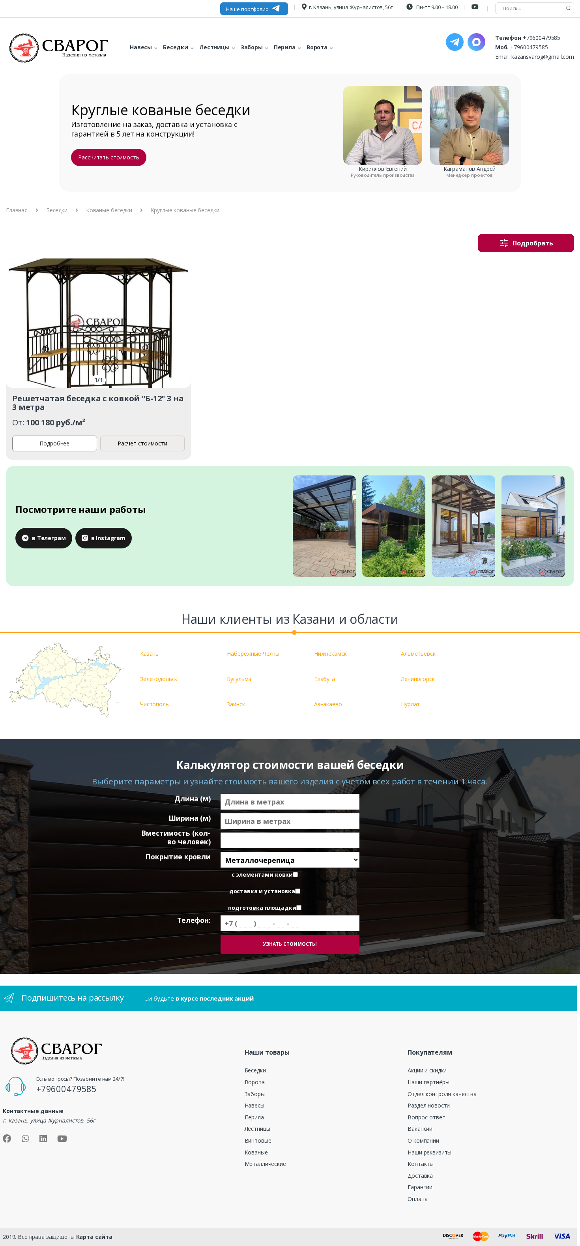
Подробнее (54, 443)
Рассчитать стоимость (108, 157)
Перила (254, 1117)
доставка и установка (262, 891)
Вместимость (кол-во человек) (176, 837)
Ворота (255, 1082)
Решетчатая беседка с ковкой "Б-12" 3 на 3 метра (98, 402)
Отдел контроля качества (442, 1094)
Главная (17, 210)
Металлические (265, 1163)
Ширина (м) (189, 818)
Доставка (420, 1175)
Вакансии (420, 1128)
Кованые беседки (109, 210)
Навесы (254, 1105)
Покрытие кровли (178, 856)
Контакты (421, 1163)
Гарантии (420, 1187)
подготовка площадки (262, 907)
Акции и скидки (427, 1070)
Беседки (56, 210)
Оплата (417, 1199)
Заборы (255, 1094)
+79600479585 (541, 37)
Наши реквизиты (429, 1152)
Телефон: (194, 920)
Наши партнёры (428, 1082)
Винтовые (258, 1140)
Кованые (256, 1152)
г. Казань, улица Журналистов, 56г (350, 7)
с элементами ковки (262, 874)
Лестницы (257, 1128)
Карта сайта (94, 1236)
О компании (423, 1140)
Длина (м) (192, 798)
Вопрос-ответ (426, 1117)
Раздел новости (429, 1105)
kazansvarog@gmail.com (542, 56)
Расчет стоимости (142, 443)
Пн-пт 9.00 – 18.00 (436, 7)
